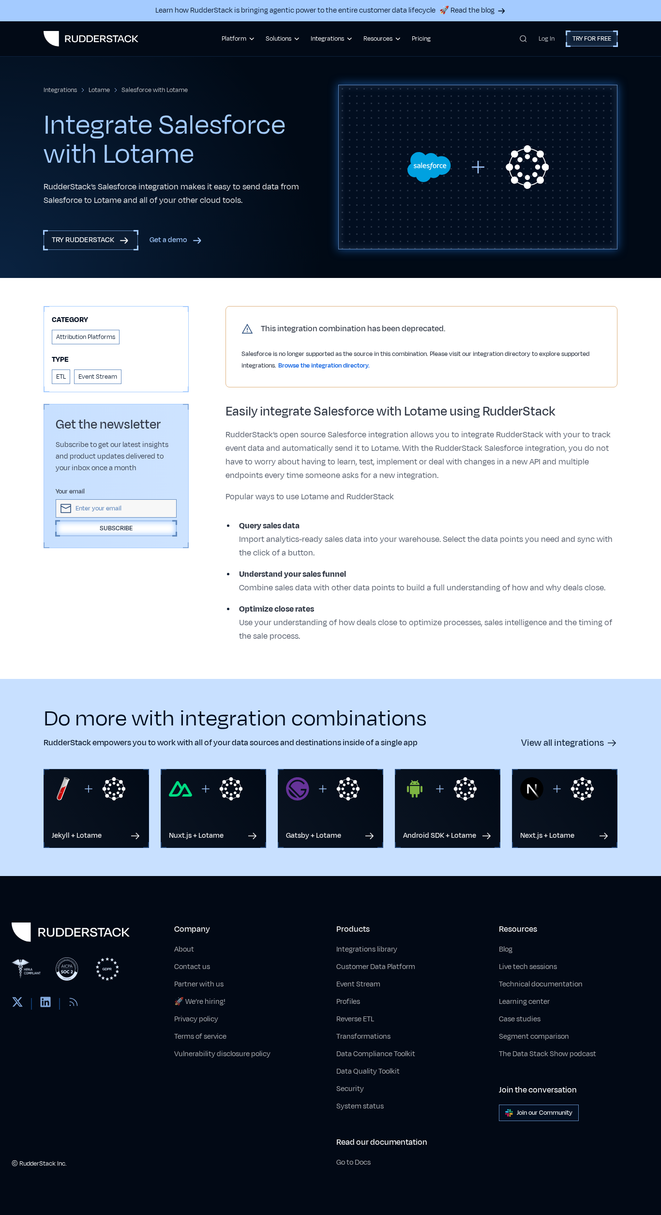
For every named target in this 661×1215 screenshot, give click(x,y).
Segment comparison (534, 1036)
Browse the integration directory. (324, 365)
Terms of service (200, 1036)
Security (350, 1089)
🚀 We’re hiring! (199, 1002)
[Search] (523, 38)
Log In (547, 38)
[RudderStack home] (91, 38)
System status (360, 1106)
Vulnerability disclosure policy (222, 1054)
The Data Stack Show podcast (547, 1054)
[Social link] (17, 1004)
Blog (505, 949)
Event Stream (358, 984)
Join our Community (544, 1112)
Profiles (348, 1002)
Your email (70, 491)
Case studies (520, 1019)
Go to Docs (353, 1162)
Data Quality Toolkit (368, 1071)
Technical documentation (541, 984)
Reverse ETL (355, 1019)
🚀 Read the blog (467, 10)
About (184, 949)
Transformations (363, 1036)
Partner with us (199, 984)
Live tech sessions (528, 967)
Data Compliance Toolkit (375, 1054)
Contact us (192, 967)
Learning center (524, 1002)
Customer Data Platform (375, 967)
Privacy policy (196, 1019)
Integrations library (366, 949)
